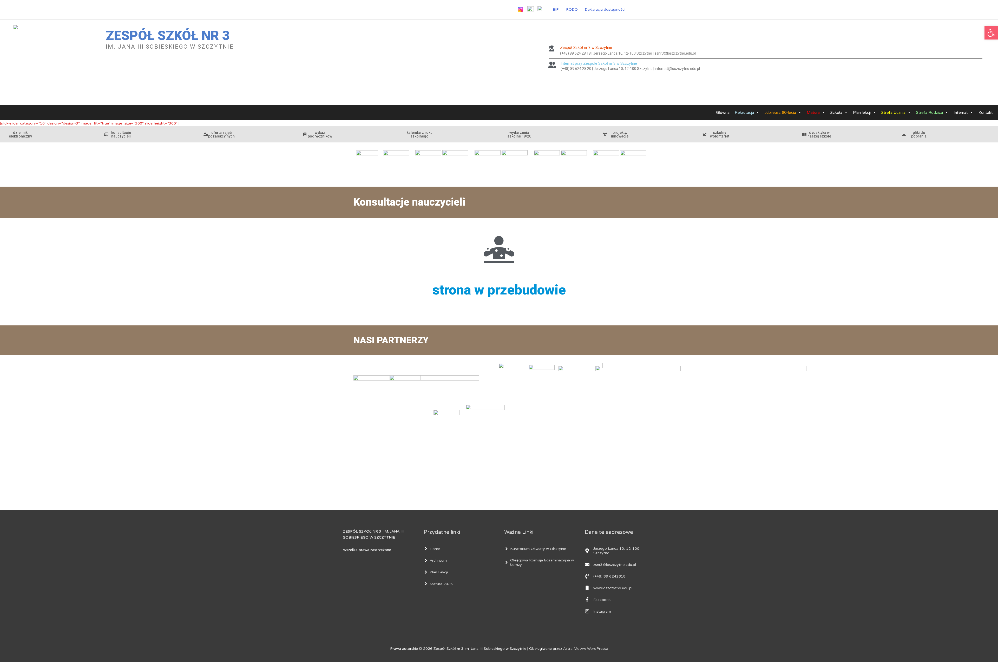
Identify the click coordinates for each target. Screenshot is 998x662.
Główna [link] (723, 112)
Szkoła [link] (836, 112)
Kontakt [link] (986, 112)
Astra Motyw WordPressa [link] (585, 648)
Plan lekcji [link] (862, 112)
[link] (991, 33)
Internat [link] (961, 112)
